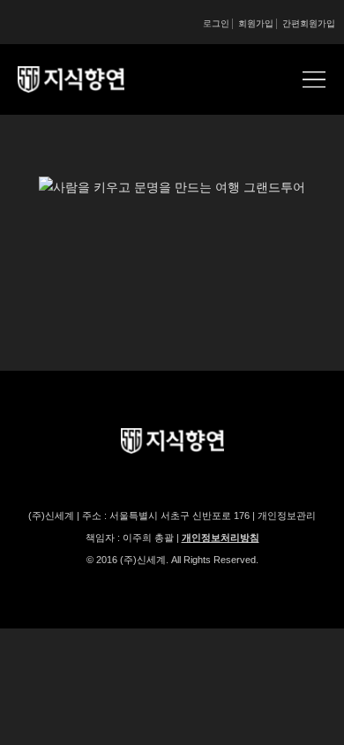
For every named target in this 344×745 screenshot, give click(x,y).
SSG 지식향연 (93, 79)
